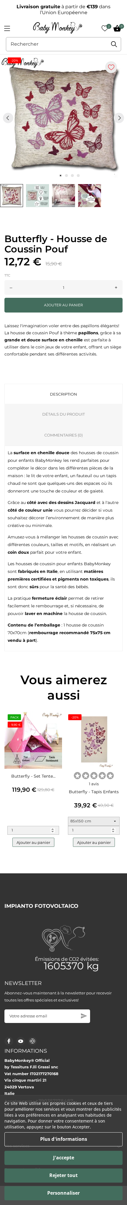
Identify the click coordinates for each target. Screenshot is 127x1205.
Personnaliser (63, 1193)
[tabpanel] (63, 117)
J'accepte (63, 1157)
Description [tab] (63, 394)
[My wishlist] (105, 28)
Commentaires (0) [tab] (63, 435)
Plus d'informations (63, 1139)
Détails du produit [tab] (63, 414)
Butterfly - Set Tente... (33, 776)
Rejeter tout (63, 1175)
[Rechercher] (114, 44)
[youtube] (20, 1041)
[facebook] (9, 1041)
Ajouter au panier (63, 305)
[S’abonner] (84, 1016)
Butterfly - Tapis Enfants (94, 791)
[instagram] (32, 1041)
